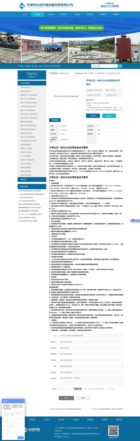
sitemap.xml (66, 436)
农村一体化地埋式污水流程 (28, 102)
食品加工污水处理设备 (27, 160)
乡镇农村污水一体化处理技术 (29, 95)
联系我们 (116, 14)
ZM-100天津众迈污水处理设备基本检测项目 (68, 409)
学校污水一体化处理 (26, 148)
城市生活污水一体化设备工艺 (29, 118)
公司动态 (77, 14)
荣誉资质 (90, 14)
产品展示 (38, 14)
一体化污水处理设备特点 (25, 197)
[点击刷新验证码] (77, 389)
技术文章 (64, 14)
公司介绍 (51, 14)
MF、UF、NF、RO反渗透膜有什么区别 (30, 214)
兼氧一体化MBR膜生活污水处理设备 (29, 204)
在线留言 (103, 14)
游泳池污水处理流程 (26, 121)
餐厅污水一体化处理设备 (27, 110)
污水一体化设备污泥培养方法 (27, 201)
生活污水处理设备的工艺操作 (27, 217)
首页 (85, 73)
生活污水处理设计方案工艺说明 (27, 221)
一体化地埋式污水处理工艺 (28, 106)
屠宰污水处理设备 (25, 171)
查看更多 (24, 179)
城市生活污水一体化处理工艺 (29, 114)
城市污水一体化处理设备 (27, 137)
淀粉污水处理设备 (25, 167)
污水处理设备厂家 (25, 91)
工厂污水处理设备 (25, 156)
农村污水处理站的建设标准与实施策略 (29, 191)
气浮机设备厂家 (25, 87)
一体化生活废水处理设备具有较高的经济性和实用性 (32, 194)
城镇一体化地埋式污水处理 (28, 125)
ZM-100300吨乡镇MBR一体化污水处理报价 (109, 409)
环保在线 (64, 434)
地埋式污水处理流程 (26, 133)
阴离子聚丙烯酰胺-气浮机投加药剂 (28, 211)
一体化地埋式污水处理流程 (28, 141)
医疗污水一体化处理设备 (27, 99)
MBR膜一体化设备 (25, 152)
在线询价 (93, 116)
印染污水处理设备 (25, 163)
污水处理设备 (100, 73)
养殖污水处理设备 (25, 175)
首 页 (24, 14)
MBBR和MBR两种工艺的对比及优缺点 (29, 207)
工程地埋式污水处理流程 (27, 129)
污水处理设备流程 (25, 144)
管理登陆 (59, 436)
